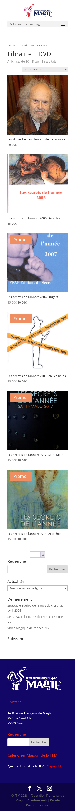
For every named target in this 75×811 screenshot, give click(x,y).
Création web (37, 800)
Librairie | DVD (27, 45)
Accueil (12, 45)
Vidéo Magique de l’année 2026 (29, 628)
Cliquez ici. (54, 766)
